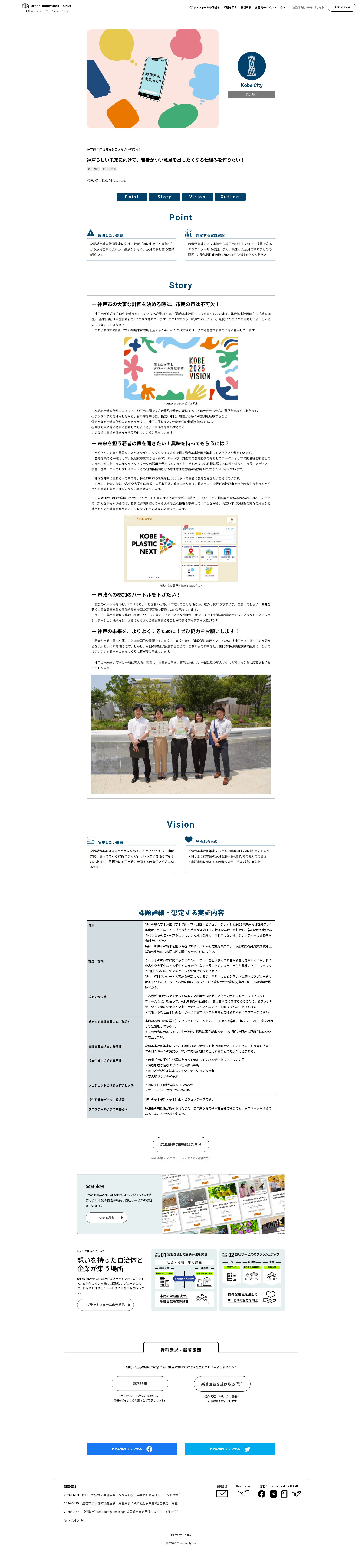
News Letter (243, 1486)
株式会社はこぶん (114, 181)
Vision (197, 196)
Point (132, 196)
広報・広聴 (109, 169)
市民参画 (93, 169)
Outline (230, 196)
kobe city (251, 85)
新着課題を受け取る (218, 1384)
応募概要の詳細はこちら (181, 1144)
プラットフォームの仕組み (106, 1305)
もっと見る (106, 1217)
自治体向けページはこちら (181, 1420)
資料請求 (139, 1383)
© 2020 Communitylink (181, 1543)
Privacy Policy (181, 1535)
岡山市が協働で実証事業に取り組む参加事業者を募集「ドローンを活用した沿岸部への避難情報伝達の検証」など (159, 1495)
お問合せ (222, 1486)
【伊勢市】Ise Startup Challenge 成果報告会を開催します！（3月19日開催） (134, 1512)
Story (164, 196)
